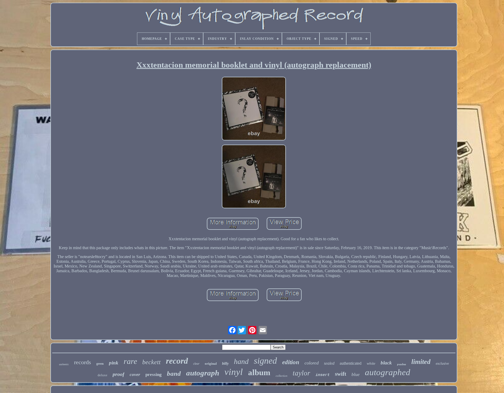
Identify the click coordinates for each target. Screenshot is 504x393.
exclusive (442, 363)
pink (113, 362)
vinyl (233, 372)
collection (281, 375)
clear (196, 363)
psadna (401, 364)
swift (340, 374)
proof (118, 374)
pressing (153, 374)
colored (311, 362)
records (82, 362)
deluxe (102, 375)
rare (130, 361)
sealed (329, 363)
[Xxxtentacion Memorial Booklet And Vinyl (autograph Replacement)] (254, 109)
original (211, 363)
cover (135, 374)
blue (355, 374)
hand (241, 361)
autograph (202, 373)
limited (420, 361)
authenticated (350, 363)
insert (323, 375)
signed (265, 360)
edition (290, 362)
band (174, 373)
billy (225, 363)
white (371, 363)
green (100, 363)
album (259, 372)
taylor (301, 373)
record (177, 360)
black (386, 362)
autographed (387, 372)
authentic (64, 364)
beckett (151, 362)
